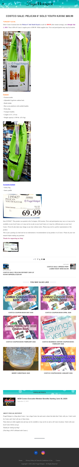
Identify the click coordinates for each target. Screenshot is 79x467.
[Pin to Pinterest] (41, 259)
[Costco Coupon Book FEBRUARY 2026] (20, 327)
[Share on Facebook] (37, 259)
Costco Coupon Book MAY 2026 (20, 312)
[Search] (76, 4)
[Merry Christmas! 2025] (20, 358)
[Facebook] (36, 453)
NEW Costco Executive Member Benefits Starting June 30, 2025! (42, 399)
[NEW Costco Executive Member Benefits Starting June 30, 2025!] (9, 402)
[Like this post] (35, 259)
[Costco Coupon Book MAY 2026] (20, 298)
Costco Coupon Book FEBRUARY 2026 (21, 342)
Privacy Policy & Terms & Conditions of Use (39, 460)
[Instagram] (43, 453)
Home (20, 460)
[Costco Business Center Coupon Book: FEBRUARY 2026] (58, 327)
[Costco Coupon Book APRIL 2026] (58, 298)
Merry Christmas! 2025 (21, 373)
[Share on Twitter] (39, 259)
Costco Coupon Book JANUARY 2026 (58, 373)
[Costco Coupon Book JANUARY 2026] (58, 358)
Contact (58, 460)
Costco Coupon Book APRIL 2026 (58, 312)
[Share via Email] (44, 259)
